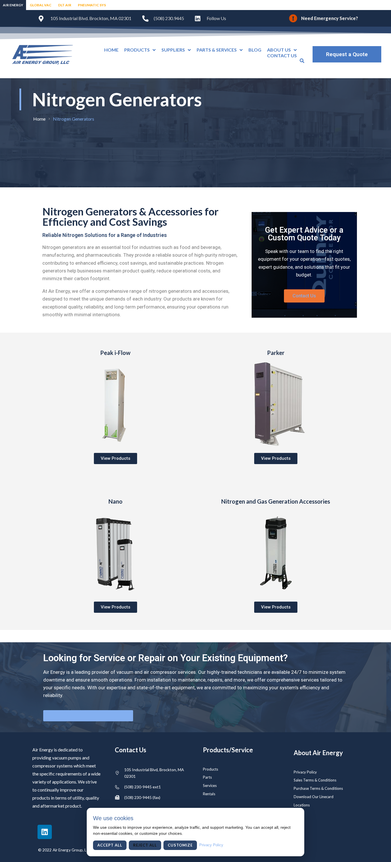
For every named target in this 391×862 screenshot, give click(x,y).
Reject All (145, 845)
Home (39, 118)
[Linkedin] (44, 832)
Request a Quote (347, 54)
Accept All (109, 845)
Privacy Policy (211, 845)
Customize (180, 845)
